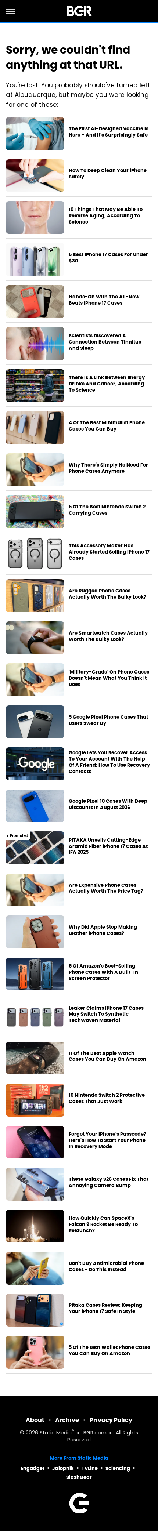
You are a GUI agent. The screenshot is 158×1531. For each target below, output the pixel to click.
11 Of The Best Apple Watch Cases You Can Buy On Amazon (107, 1057)
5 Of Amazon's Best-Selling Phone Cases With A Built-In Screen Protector (103, 972)
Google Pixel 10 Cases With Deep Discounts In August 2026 (108, 804)
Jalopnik (63, 1468)
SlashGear (79, 1477)
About (35, 1420)
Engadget (32, 1468)
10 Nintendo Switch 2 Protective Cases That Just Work (107, 1098)
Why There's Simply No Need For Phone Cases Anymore (108, 468)
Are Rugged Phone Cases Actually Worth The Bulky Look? (107, 594)
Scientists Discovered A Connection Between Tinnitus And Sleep (105, 342)
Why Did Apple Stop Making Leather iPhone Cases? (103, 930)
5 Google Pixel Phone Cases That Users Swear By (108, 720)
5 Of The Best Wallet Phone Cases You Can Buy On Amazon (109, 1351)
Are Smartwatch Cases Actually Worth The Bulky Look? (108, 636)
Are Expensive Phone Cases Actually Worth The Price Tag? (106, 888)
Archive (67, 1420)
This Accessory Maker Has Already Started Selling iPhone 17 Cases (109, 552)
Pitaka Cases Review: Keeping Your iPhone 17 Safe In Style (105, 1308)
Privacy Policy (111, 1420)
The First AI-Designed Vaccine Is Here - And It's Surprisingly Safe (108, 132)
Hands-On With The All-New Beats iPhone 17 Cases (104, 300)
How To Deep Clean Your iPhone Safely (108, 174)
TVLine (90, 1468)
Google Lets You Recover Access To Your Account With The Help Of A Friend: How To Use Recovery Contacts (109, 762)
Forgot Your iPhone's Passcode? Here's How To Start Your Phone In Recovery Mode (107, 1140)
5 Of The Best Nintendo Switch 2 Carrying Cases (107, 510)
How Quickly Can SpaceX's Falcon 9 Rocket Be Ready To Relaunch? (103, 1224)
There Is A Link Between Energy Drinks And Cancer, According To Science (107, 384)
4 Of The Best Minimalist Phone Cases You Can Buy (107, 426)
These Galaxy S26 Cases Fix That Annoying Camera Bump (108, 1182)
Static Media (56, 1433)
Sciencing (117, 1468)
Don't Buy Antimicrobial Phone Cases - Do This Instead (106, 1266)
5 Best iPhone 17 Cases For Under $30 (108, 258)
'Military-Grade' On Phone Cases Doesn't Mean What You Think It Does (109, 678)
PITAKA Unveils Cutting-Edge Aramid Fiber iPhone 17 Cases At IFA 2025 (108, 846)
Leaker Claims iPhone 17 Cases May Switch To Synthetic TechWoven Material (106, 1014)
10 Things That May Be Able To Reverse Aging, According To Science (106, 216)
